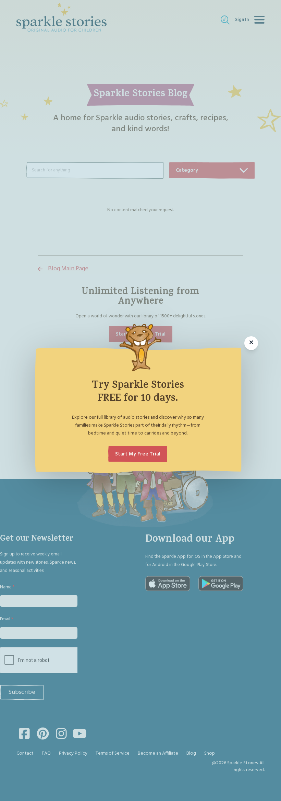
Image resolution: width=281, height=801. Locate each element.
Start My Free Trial (137, 454)
